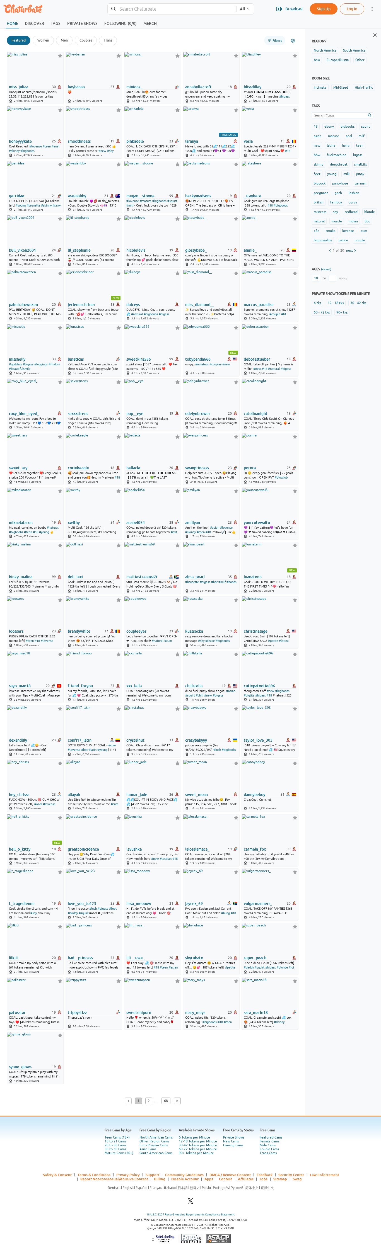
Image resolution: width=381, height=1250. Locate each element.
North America (325, 50)
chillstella (193, 686)
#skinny (14, 150)
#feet (113, 908)
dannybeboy (254, 794)
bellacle (133, 468)
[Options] (293, 40)
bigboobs (348, 126)
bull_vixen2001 (22, 250)
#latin (92, 749)
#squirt (172, 201)
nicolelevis (135, 250)
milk (346, 174)
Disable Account (185, 1179)
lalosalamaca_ (197, 849)
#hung (225, 913)
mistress (320, 212)
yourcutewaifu (257, 522)
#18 (287, 150)
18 (316, 126)
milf (362, 136)
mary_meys (195, 1012)
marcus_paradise (259, 304)
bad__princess (80, 958)
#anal (55, 146)
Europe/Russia (338, 60)
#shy (110, 150)
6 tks (317, 303)
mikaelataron (21, 522)
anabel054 (135, 522)
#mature (145, 201)
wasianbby (77, 196)
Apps (208, 1179)
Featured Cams (271, 1137)
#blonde (282, 967)
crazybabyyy (196, 740)
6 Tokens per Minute (194, 1137)
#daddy (73, 913)
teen (359, 145)
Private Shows (233, 1137)
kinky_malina (20, 577)
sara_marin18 (256, 1012)
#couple (274, 314)
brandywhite (79, 631)
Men (64, 40)
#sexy (56, 205)
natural (319, 221)
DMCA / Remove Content (230, 1175)
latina (331, 145)
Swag (297, 1179)
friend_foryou (80, 686)
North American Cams (156, 1137)
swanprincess (197, 468)
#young (21, 205)
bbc (367, 221)
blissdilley (252, 87)
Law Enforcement (324, 1175)
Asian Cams (147, 1149)
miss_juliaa (18, 87)
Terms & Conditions (94, 1175)
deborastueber (257, 359)
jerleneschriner (81, 304)
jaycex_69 (194, 903)
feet (317, 174)
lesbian (354, 193)
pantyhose (340, 183)
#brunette (33, 205)
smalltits (360, 164)
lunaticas (76, 359)
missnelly (17, 359)
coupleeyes (136, 631)
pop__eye (134, 413)
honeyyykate (20, 141)
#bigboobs (27, 150)
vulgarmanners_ (258, 903)
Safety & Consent (57, 1175)
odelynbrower (197, 413)
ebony (329, 126)
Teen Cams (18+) (117, 1137)
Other (360, 60)
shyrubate (194, 958)
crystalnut (135, 740)
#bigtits (249, 695)
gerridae (16, 196)
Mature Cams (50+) (119, 1153)
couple (360, 240)
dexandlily (18, 740)
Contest (225, 1179)
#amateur (202, 364)
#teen (47, 146)
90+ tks (342, 312)
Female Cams (269, 1141)
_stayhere (252, 196)
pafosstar (17, 1012)
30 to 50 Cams (115, 1149)
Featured (18, 40)
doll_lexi (75, 577)
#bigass (284, 96)
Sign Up (324, 8)
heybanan (76, 87)
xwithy (74, 522)
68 (166, 1101)
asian (317, 136)
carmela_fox (255, 849)
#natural (137, 314)
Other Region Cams (154, 1141)
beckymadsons (198, 196)
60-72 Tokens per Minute (198, 1149)
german (360, 183)
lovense (348, 231)
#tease (210, 640)
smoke (331, 231)
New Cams (231, 1141)
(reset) (326, 269)
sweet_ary (18, 468)
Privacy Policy (128, 1175)
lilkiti (13, 958)
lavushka (134, 849)
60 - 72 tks (322, 312)
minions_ (134, 87)
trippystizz (77, 1012)
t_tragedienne (22, 903)
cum (364, 231)
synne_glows (20, 1067)
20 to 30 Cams (115, 1145)
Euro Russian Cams (153, 1145)
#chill (199, 695)
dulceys (133, 304)
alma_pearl (195, 577)
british (319, 202)
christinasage (255, 631)
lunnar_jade (136, 794)
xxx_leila (134, 686)
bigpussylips (323, 240)
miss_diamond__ (199, 304)
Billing (159, 1179)
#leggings (41, 364)
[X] (190, 1202)
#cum (168, 640)
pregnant (321, 193)
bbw (317, 155)
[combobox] (172, 9)
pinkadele (135, 141)
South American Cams (155, 1153)
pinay (360, 174)
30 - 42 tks (358, 303)
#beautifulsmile (19, 368)
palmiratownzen (23, 304)
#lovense (35, 146)
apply (343, 278)
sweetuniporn (138, 1012)
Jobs (263, 1179)
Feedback (265, 1175)
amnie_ (250, 250)
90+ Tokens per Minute (196, 1153)
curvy (353, 202)
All (242, 9)
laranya (191, 141)
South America (354, 50)
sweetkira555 (138, 359)
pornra (250, 468)
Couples (85, 40)
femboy (336, 202)
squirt (365, 126)
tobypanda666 (198, 359)
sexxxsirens (78, 413)
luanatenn (253, 577)
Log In (352, 8)
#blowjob (281, 477)
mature (333, 136)
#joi (291, 967)
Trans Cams (268, 1153)
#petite (273, 640)
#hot (214, 582)
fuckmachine (336, 155)
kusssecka (194, 631)
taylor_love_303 (258, 740)
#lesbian (166, 858)
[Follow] (60, 56)
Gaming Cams (233, 1145)
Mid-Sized (340, 87)
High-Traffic (364, 87)
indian (353, 221)
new (317, 145)
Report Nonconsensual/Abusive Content (114, 1179)
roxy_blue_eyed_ (24, 413)
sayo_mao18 (20, 686)
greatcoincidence (83, 849)
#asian (214, 527)
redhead (351, 212)
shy (335, 212)
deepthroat (339, 164)
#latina (284, 640)
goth (338, 193)
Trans (108, 40)
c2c (316, 231)
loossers (16, 631)
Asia (317, 60)
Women (43, 40)
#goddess (15, 364)
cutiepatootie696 (259, 686)
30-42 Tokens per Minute (198, 1145)
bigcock (319, 183)
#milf (130, 205)
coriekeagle (78, 468)
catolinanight (255, 413)
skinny (318, 164)
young (332, 174)
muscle (336, 221)
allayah (74, 794)
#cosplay (215, 364)
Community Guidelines (184, 1175)
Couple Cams (269, 1149)
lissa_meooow (138, 903)
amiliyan (192, 522)
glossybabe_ (196, 250)
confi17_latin (79, 740)
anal (349, 136)
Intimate (320, 87)
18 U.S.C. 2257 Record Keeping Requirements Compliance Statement (190, 1214)
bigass (357, 155)
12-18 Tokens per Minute (198, 1141)
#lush (217, 749)
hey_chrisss (19, 794)
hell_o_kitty (19, 849)
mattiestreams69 (141, 577)
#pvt (174, 532)
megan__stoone (140, 196)
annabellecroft (198, 87)
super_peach (255, 958)
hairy (345, 145)
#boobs (231, 582)
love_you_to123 (82, 903)
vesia (248, 141)
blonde (369, 212)
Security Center (291, 1175)
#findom (54, 364)
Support (152, 1175)
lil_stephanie (79, 250)
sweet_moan (196, 794)
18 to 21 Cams (115, 1141)
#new (102, 150)
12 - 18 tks (336, 303)
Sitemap (280, 1179)
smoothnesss (79, 141)
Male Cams (268, 1145)
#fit (283, 314)
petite (343, 240)
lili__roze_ (135, 958)
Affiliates (246, 1179)
